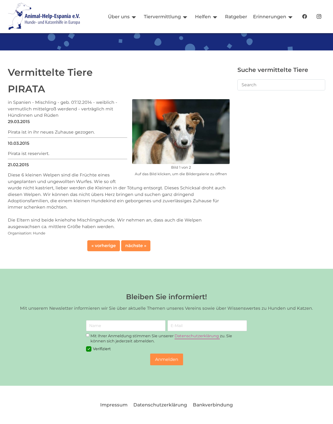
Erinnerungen (269, 16)
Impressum (113, 405)
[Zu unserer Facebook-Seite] (304, 16)
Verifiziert (102, 349)
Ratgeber (236, 16)
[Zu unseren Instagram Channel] (319, 16)
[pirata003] (181, 131)
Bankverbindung (213, 405)
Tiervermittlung (162, 16)
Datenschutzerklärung (197, 336)
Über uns (119, 16)
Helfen (203, 16)
